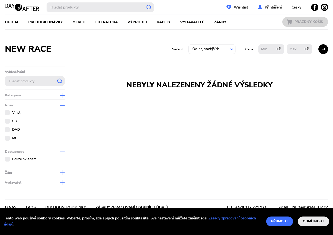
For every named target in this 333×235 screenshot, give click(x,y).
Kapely (163, 22)
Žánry (220, 22)
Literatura (106, 22)
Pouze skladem (24, 159)
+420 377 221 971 (251, 207)
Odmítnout (313, 221)
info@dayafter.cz (310, 207)
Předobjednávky (45, 22)
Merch (79, 22)
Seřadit (178, 49)
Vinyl (16, 112)
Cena (249, 49)
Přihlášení (273, 7)
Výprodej (137, 22)
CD (14, 121)
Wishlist (241, 7)
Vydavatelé (192, 22)
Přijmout (279, 221)
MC (15, 138)
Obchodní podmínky (65, 207)
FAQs (31, 207)
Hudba (12, 22)
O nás (10, 207)
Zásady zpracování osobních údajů (132, 207)
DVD (16, 129)
